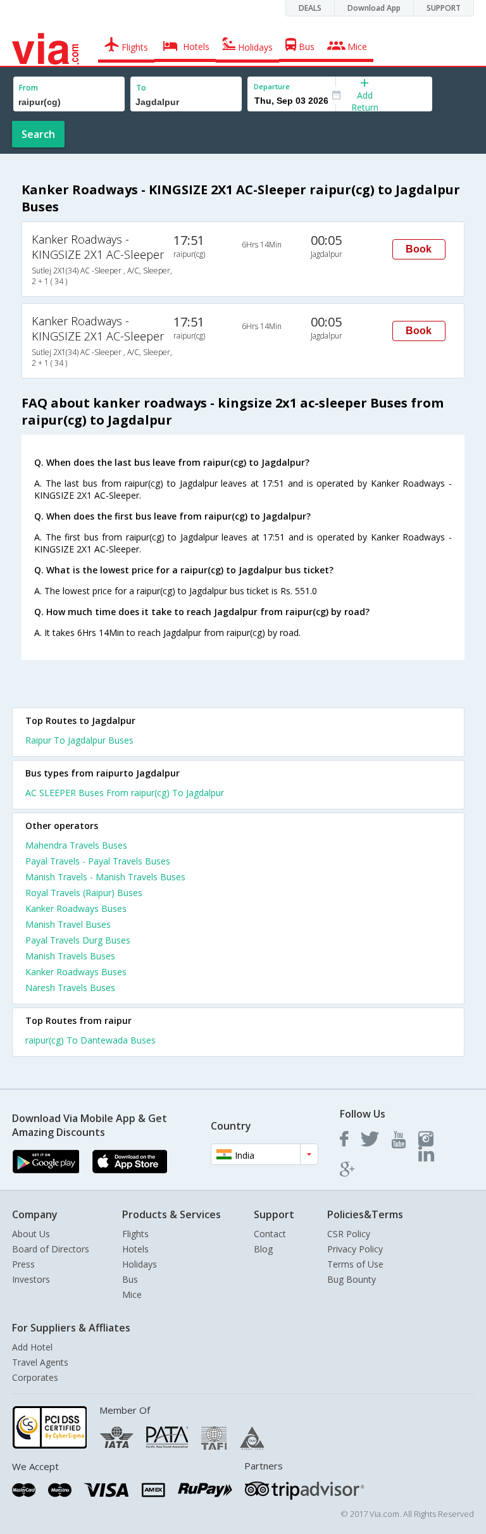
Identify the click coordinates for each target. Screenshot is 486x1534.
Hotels (135, 1249)
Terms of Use (355, 1264)
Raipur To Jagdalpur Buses (79, 740)
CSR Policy (348, 1234)
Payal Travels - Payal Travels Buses (97, 861)
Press (23, 1264)
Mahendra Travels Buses (76, 845)
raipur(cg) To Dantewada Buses (90, 1040)
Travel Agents (40, 1362)
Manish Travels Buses (70, 956)
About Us (31, 1234)
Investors (31, 1279)
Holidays (139, 1264)
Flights (135, 1234)
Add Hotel (32, 1347)
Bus (130, 1279)
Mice (132, 1294)
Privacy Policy (355, 1249)
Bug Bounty (351, 1279)
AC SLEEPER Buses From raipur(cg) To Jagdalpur (124, 793)
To (141, 87)
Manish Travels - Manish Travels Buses (105, 877)
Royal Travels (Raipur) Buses (83, 893)
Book (419, 249)
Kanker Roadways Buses (76, 908)
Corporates (35, 1377)
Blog (263, 1249)
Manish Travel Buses (68, 924)
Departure (272, 86)
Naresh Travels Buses (70, 988)
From (28, 87)
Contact (270, 1234)
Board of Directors (50, 1249)
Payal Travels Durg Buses (77, 940)
